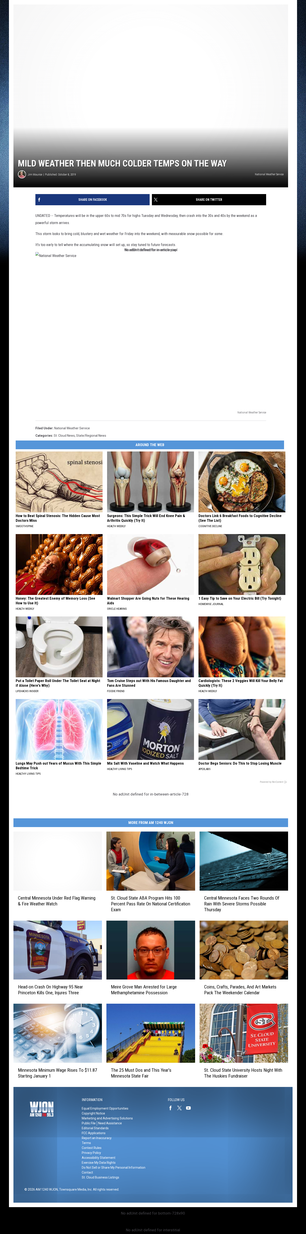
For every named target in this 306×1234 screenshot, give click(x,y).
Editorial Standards (95, 1128)
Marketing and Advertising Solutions (107, 1118)
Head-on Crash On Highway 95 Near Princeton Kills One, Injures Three (50, 989)
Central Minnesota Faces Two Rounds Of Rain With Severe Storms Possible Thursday (241, 903)
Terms (86, 1143)
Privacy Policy (91, 1153)
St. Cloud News (64, 435)
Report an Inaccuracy (97, 1138)
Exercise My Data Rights (99, 1162)
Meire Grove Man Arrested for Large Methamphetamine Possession (144, 989)
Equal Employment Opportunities (105, 1108)
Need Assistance (110, 1123)
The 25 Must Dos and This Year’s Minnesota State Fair (141, 1073)
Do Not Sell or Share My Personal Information (113, 1167)
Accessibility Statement (98, 1157)
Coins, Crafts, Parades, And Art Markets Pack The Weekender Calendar (240, 989)
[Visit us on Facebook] (172, 1108)
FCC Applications (94, 1133)
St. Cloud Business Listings (100, 1177)
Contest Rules (91, 1148)
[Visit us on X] (181, 1108)
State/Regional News (91, 435)
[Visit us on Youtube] (190, 1108)
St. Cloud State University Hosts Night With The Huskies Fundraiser (243, 1073)
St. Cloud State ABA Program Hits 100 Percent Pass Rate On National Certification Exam (150, 903)
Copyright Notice (93, 1113)
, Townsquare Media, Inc (75, 1189)
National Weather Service (72, 428)
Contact (87, 1172)
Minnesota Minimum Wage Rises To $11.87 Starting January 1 (57, 1073)
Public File (89, 1123)
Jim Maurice (35, 174)
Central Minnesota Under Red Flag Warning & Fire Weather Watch (56, 901)
